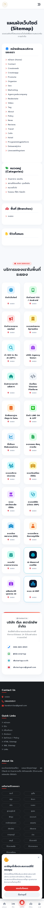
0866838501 (10, 701)
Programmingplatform (18, 142)
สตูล (11, 799)
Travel (11, 129)
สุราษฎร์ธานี (11, 811)
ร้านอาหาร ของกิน (15, 179)
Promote (12, 77)
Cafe (10, 133)
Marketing (13, 90)
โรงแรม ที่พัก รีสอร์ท (16, 192)
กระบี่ (11, 793)
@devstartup (19, 653)
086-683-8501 (20, 647)
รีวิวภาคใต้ (33, 840)
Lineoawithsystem (16, 150)
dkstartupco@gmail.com (24, 667)
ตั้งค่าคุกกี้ (22, 894)
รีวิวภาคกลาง (33, 846)
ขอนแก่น (33, 823)
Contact (12, 64)
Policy (10, 116)
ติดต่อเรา (7, 734)
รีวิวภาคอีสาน (11, 852)
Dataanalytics (14, 146)
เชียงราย (33, 829)
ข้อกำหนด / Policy (11, 738)
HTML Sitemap (10, 741)
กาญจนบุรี (11, 834)
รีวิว (5, 726)
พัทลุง (11, 817)
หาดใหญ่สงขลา (11, 823)
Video (10, 103)
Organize (12, 81)
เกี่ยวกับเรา (8, 730)
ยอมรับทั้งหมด (22, 888)
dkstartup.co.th (20, 660)
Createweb (13, 68)
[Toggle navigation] (39, 4)
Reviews (11, 124)
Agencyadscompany (17, 94)
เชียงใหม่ (11, 829)
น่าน (33, 834)
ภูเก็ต (33, 793)
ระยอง (10, 216)
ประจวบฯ (33, 817)
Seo (10, 85)
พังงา (33, 799)
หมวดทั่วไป (12, 187)
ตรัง (11, 805)
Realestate (13, 98)
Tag (9, 107)
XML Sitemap (9, 745)
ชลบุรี (11, 840)
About (11, 111)
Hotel (10, 137)
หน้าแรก (7, 722)
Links (6, 749)
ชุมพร (33, 811)
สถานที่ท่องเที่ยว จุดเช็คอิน (19, 183)
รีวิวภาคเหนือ (11, 846)
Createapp (13, 72)
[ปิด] (38, 857)
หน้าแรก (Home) (15, 59)
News (10, 120)
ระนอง (33, 805)
